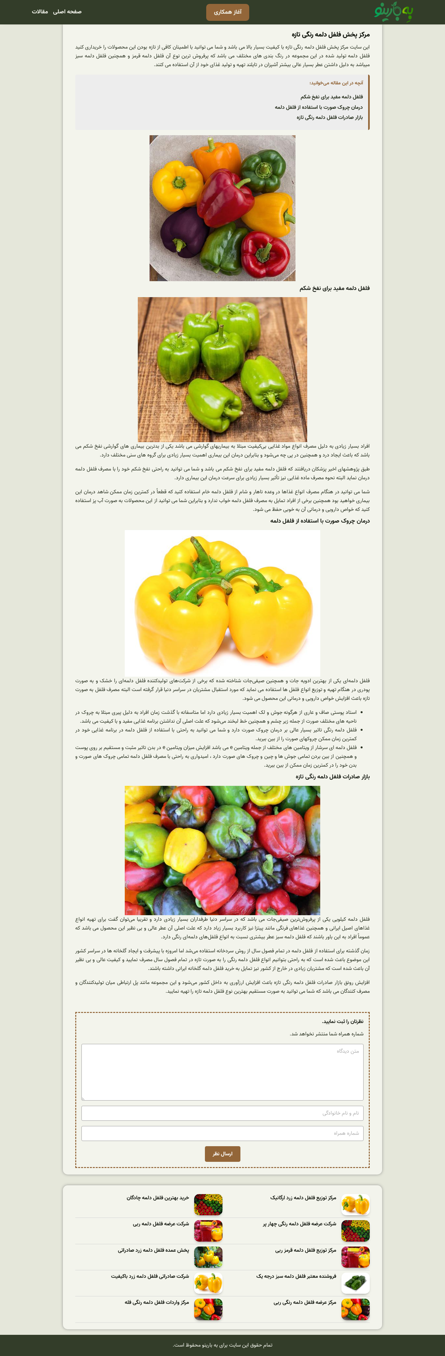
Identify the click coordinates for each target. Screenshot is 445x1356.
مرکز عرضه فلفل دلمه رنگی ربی (305, 1303)
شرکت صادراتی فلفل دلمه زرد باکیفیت (150, 1277)
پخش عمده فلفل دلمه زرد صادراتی (153, 1251)
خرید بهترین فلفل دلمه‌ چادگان (158, 1198)
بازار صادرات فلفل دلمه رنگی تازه (330, 117)
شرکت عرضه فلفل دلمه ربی (161, 1224)
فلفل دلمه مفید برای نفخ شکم (332, 97)
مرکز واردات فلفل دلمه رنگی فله (157, 1303)
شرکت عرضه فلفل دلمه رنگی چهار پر (299, 1224)
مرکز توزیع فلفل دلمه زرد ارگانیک (303, 1198)
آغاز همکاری (227, 12)
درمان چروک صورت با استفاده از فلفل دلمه (319, 107)
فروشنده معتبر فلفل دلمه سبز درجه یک (296, 1277)
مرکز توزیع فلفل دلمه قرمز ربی (305, 1251)
